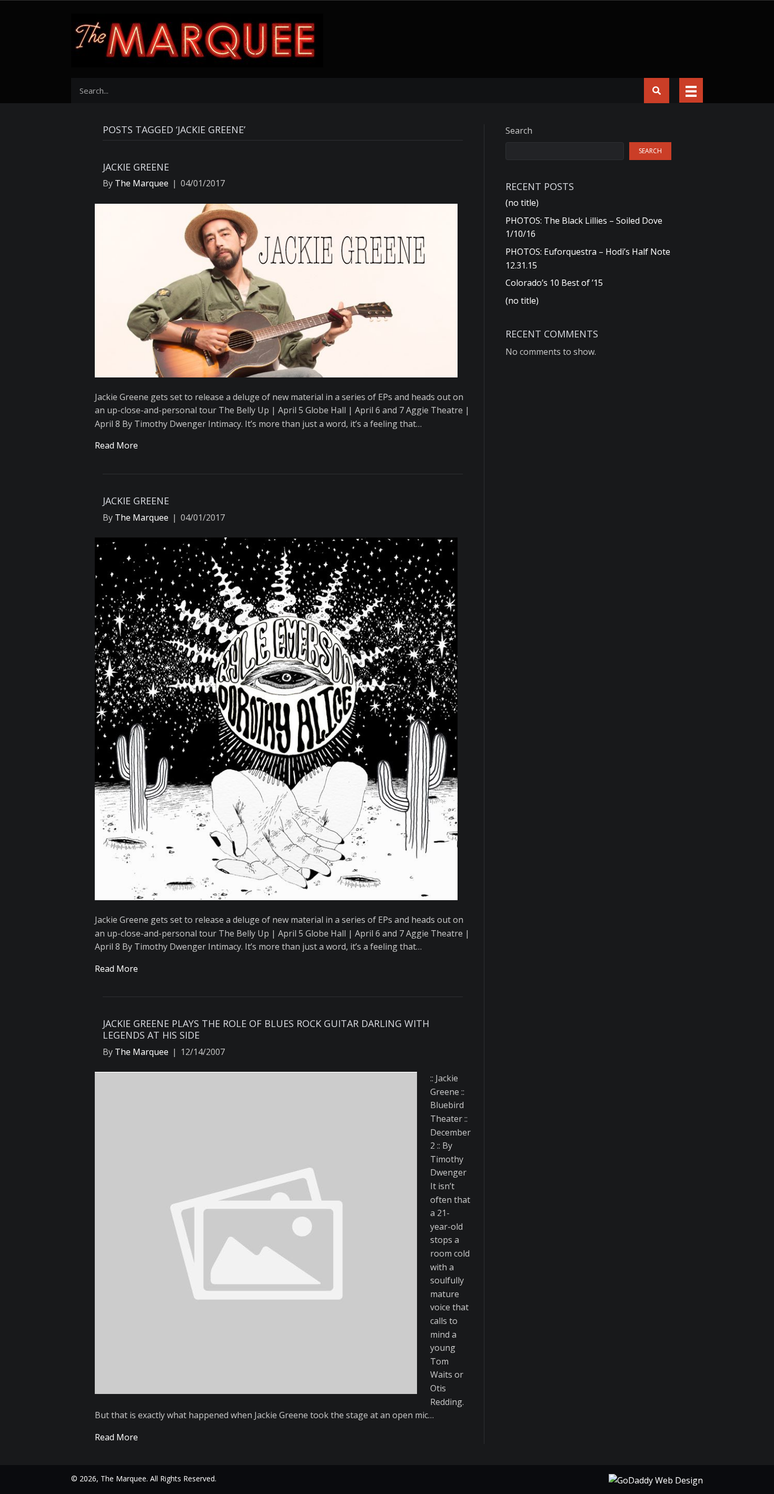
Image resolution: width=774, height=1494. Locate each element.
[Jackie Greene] (276, 289)
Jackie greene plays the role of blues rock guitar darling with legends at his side (266, 1029)
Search (518, 130)
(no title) (522, 202)
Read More (116, 445)
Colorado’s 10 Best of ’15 (554, 282)
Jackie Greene (136, 167)
